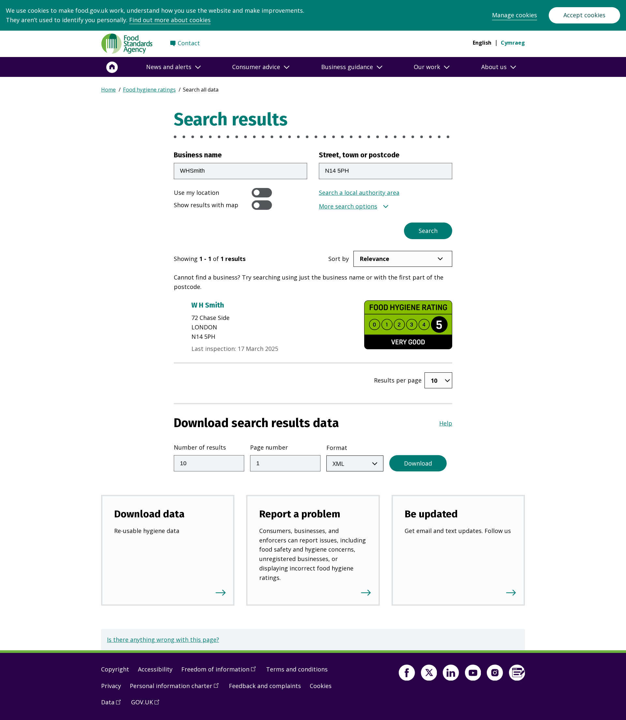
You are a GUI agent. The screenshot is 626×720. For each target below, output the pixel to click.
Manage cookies (514, 15)
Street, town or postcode (359, 155)
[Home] (112, 67)
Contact (189, 43)
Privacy (111, 686)
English (482, 42)
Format (336, 448)
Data (113, 704)
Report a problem (299, 514)
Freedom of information (220, 671)
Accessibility (155, 669)
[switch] (262, 192)
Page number (269, 447)
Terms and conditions (297, 669)
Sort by (338, 259)
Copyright (115, 669)
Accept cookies (584, 15)
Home (108, 89)
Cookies (321, 686)
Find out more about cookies (170, 20)
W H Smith (207, 305)
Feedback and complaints (265, 686)
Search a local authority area (359, 192)
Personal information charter (176, 688)
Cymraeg (513, 42)
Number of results (200, 447)
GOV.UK (147, 704)
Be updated (431, 514)
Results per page (398, 380)
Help (445, 423)
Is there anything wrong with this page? (163, 639)
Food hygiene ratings (149, 89)
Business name (198, 155)
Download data (149, 514)
